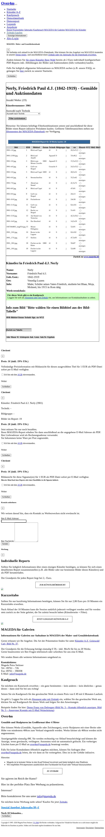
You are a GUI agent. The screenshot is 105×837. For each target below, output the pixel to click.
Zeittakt (63, 802)
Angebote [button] (12, 27)
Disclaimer (90, 828)
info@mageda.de (17, 673)
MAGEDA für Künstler (75, 30)
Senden (5, 544)
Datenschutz (99, 828)
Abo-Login (13, 38)
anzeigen (82, 153)
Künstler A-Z (14, 12)
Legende (11, 24)
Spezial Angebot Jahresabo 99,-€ (20, 807)
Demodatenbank (15, 18)
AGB (20, 374)
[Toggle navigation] (16, 4)
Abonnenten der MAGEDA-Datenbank (25, 131)
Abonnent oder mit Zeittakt (36, 297)
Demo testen (21, 55)
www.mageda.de (91, 257)
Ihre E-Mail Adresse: (10, 518)
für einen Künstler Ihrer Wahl (40, 60)
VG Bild (36, 823)
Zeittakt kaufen (14, 32)
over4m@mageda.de (40, 744)
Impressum (80, 828)
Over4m (7, 3)
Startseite (11, 9)
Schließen (12, 76)
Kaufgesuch (13, 15)
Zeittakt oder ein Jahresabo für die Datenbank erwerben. (72, 55)
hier (22, 71)
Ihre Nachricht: (7, 541)
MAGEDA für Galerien (54, 30)
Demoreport (13, 21)
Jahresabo (28, 30)
